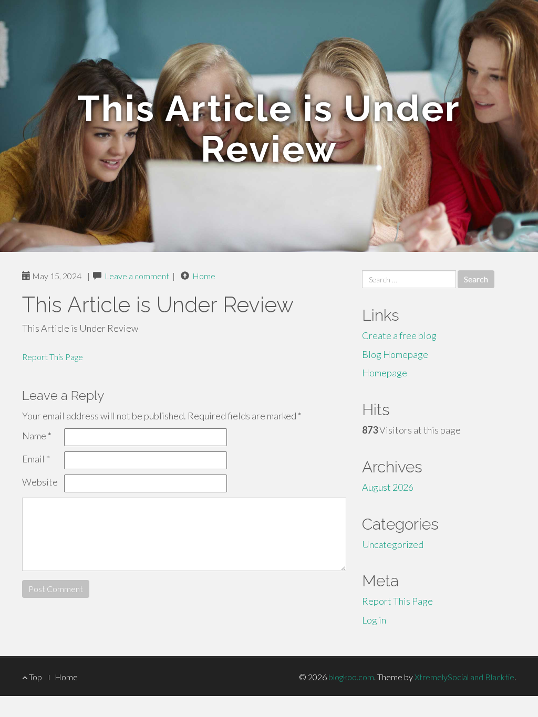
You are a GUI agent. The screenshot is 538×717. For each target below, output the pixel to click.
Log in (374, 620)
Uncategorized (392, 544)
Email (36, 459)
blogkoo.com (351, 677)
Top (34, 677)
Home (203, 276)
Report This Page (52, 357)
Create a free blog (399, 335)
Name (36, 435)
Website (40, 482)
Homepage (384, 372)
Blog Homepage (395, 354)
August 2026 (387, 487)
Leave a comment (137, 276)
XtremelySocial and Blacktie (464, 677)
